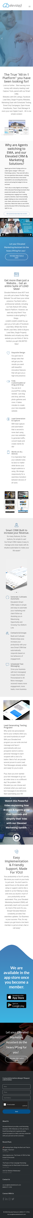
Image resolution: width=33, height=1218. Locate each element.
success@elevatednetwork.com (12, 1185)
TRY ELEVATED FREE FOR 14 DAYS (16, 56)
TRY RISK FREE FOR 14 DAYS (17, 257)
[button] (15, 65)
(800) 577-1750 (7, 1187)
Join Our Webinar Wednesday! (11, 1170)
